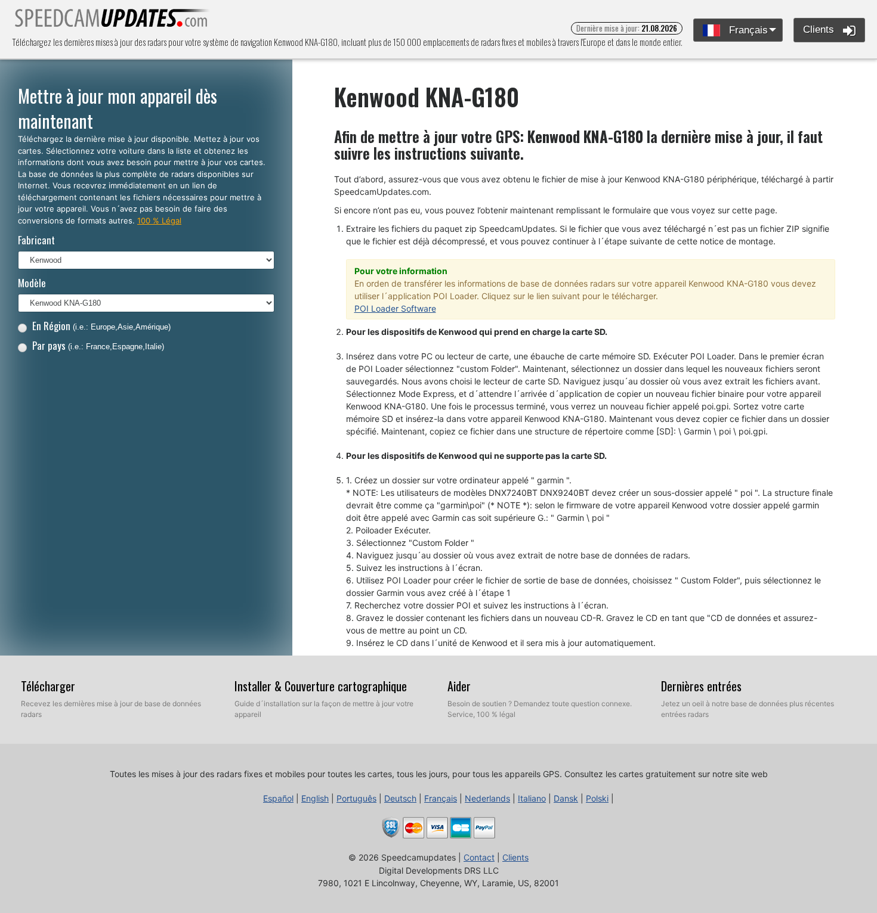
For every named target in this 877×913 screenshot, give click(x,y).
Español (278, 798)
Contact (479, 857)
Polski (597, 798)
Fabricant (36, 239)
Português (356, 798)
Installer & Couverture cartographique (320, 686)
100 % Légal (159, 220)
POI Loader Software (395, 308)
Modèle (32, 282)
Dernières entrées (701, 686)
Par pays (98, 345)
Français (747, 30)
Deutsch (400, 798)
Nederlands (487, 798)
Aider (459, 686)
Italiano (532, 798)
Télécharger (48, 686)
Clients (820, 29)
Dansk (566, 798)
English (315, 798)
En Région (101, 325)
